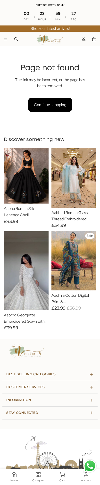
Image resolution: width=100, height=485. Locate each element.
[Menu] (5, 39)
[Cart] (94, 39)
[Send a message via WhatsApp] (90, 466)
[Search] (16, 39)
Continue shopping (50, 104)
